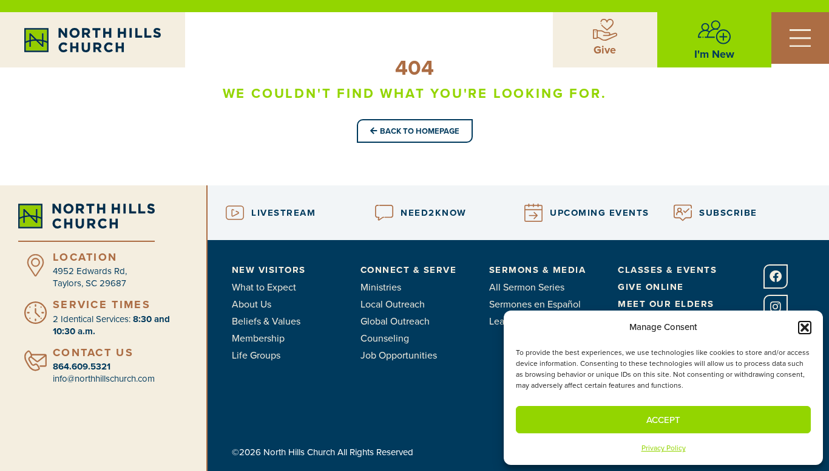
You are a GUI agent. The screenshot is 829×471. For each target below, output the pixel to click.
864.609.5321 (81, 366)
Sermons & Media (537, 270)
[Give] (605, 30)
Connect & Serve (408, 270)
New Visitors (269, 270)
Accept (663, 420)
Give (605, 50)
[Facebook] (775, 276)
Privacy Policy (663, 447)
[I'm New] (714, 32)
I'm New (714, 54)
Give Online (651, 287)
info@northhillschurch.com (104, 378)
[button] (805, 327)
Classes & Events (667, 270)
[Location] (35, 265)
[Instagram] (775, 307)
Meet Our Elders (666, 304)
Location (85, 257)
